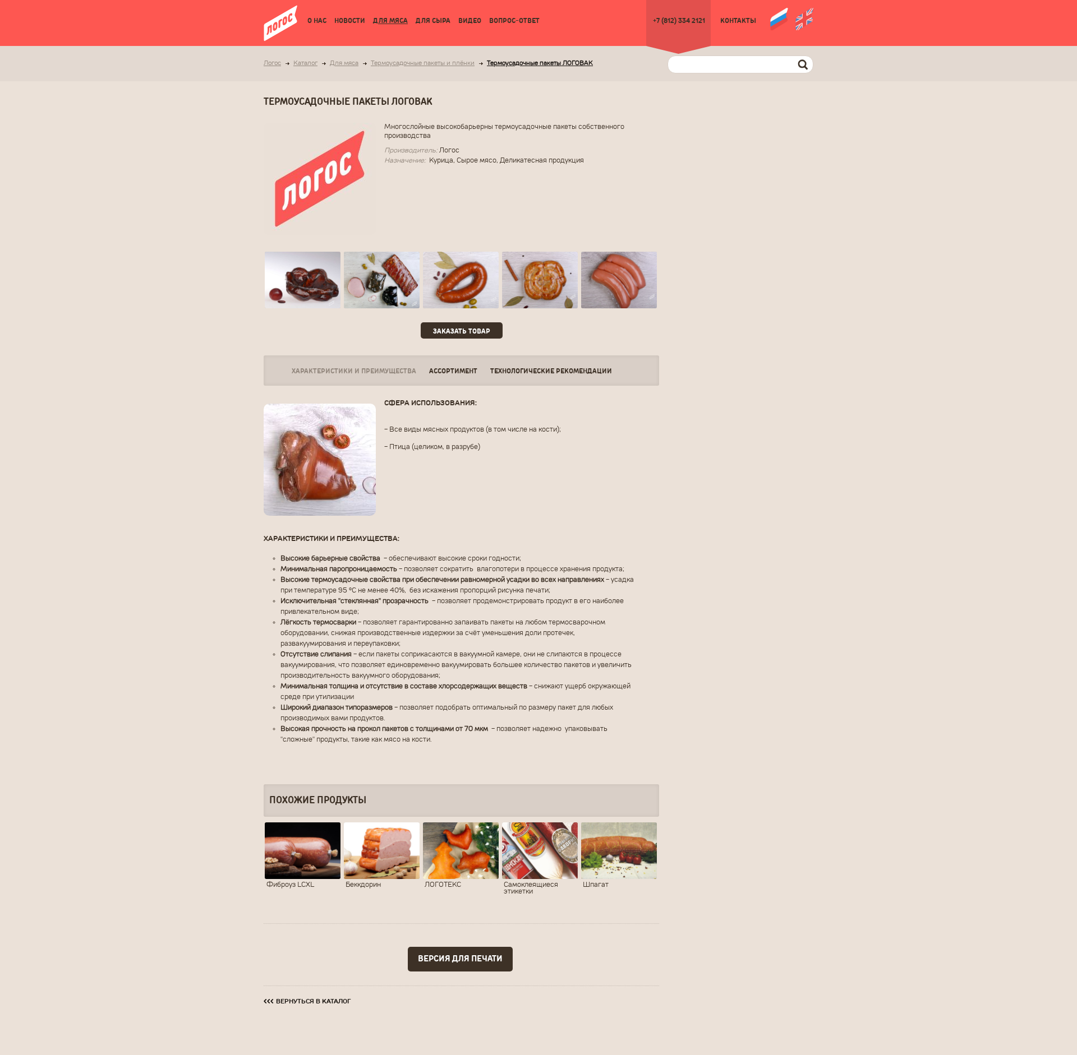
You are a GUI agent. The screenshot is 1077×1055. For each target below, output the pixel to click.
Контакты (738, 21)
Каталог (305, 64)
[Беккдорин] (382, 850)
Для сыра (433, 21)
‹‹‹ (307, 1001)
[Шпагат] (619, 850)
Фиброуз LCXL (290, 885)
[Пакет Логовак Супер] (461, 280)
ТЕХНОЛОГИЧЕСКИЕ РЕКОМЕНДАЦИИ (551, 371)
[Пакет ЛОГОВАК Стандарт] (540, 280)
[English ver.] (804, 18)
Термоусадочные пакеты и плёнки (423, 64)
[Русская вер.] (779, 18)
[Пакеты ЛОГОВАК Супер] (382, 280)
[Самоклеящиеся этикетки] (540, 850)
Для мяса (390, 21)
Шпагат (596, 885)
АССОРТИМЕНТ (453, 371)
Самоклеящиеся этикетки (531, 888)
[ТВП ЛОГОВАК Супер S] (302, 280)
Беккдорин (363, 885)
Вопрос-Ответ (514, 21)
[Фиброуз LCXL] (302, 850)
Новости (349, 21)
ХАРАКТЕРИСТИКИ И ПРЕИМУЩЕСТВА (354, 371)
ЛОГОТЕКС (443, 885)
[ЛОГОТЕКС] (461, 850)
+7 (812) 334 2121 (679, 21)
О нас (316, 21)
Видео (469, 21)
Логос (272, 64)
